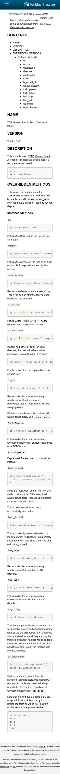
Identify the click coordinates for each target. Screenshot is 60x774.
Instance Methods (27, 57)
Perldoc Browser (42, 4)
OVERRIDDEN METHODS (27, 53)
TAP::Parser (13, 195)
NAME (16, 42)
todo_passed (30, 89)
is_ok (26, 78)
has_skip (28, 96)
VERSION (18, 46)
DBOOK (42, 746)
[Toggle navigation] (6, 4)
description (29, 67)
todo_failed (29, 93)
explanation (29, 75)
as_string (28, 103)
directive (27, 71)
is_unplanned (30, 107)
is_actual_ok (29, 82)
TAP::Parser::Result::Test (20, 13)
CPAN (45, 14)
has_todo (28, 100)
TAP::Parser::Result (39, 156)
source (38, 14)
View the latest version (22, 27)
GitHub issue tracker (18, 750)
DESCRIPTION (21, 49)
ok (24, 60)
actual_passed (31, 85)
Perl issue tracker (49, 763)
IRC (14, 766)
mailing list (4, 766)
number (27, 64)
